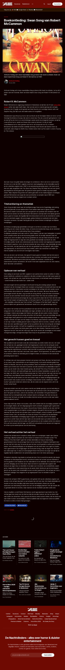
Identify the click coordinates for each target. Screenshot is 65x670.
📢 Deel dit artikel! (10, 505)
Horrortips (55, 616)
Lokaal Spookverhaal (51, 619)
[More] (32, 4)
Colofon (8, 614)
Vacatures (17, 4)
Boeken (6, 16)
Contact (23, 614)
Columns (26, 621)
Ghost (35, 625)
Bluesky (37, 614)
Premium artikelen (16, 621)
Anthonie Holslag (14, 81)
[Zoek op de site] (44, 4)
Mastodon (45, 614)
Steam (57, 614)
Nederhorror (25, 4)
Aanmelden (57, 4)
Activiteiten (18, 616)
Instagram (10, 616)
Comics (41, 616)
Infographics (12, 619)
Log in (49, 4)
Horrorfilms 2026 (36, 621)
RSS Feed (30, 614)
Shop (51, 614)
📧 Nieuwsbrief (22, 505)
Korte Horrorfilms (37, 619)
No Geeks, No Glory (48, 621)
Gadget (48, 616)
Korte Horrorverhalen (24, 619)
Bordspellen (33, 616)
